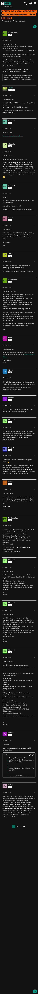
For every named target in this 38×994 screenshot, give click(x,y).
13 (20, 826)
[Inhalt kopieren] (32, 755)
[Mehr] (34, 40)
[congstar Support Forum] (6, 3)
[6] (6, 768)
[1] (6, 758)
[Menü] (35, 3)
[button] (30, 755)
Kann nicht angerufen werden (12, 136)
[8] (6, 772)
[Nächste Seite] (24, 826)
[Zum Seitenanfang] (35, 991)
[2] (6, 760)
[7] (6, 770)
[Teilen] (35, 26)
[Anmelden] (30, 3)
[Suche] (25, 3)
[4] (6, 764)
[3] (6, 762)
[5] (6, 766)
